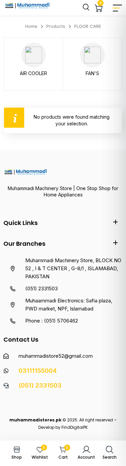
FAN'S (92, 73)
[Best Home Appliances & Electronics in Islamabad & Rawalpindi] (27, 7)
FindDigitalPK (74, 427)
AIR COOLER (33, 73)
